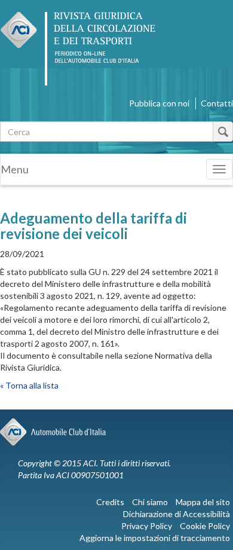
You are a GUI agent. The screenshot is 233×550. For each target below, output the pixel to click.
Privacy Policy (146, 526)
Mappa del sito (203, 502)
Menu (15, 169)
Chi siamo (150, 502)
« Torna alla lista (29, 385)
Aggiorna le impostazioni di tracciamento (154, 538)
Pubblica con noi (159, 103)
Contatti (217, 103)
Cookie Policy (205, 526)
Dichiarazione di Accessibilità (176, 514)
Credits (110, 502)
